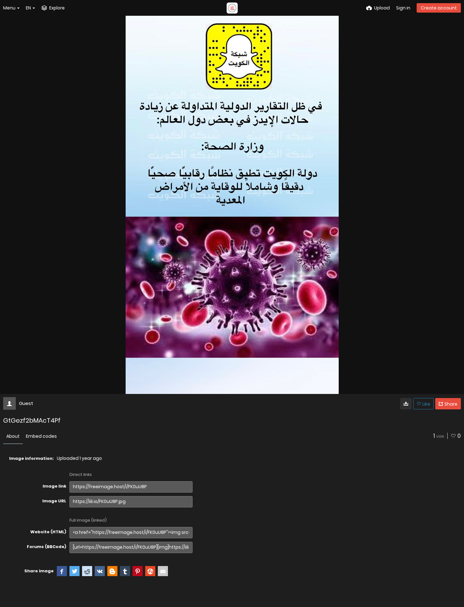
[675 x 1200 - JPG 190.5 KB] (406, 403)
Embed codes (41, 436)
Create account (439, 8)
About (13, 436)
